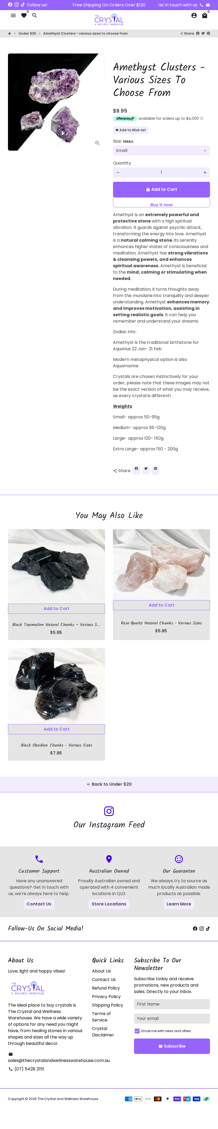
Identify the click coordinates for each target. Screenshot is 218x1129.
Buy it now (161, 204)
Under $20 (27, 33)
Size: (123, 141)
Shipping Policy (107, 1005)
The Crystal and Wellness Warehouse (67, 1099)
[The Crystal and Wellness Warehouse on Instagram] (16, 5)
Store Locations (109, 904)
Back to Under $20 (109, 784)
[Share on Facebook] (197, 33)
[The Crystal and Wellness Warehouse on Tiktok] (23, 5)
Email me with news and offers (166, 1031)
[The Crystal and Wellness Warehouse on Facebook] (10, 5)
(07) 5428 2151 (26, 1069)
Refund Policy (106, 988)
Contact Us (39, 904)
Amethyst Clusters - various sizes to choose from (85, 33)
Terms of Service (101, 1017)
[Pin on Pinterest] (208, 33)
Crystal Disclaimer (103, 1031)
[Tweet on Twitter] (203, 33)
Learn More (179, 904)
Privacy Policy (106, 997)
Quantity (122, 163)
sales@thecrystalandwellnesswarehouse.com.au (59, 1058)
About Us (101, 971)
